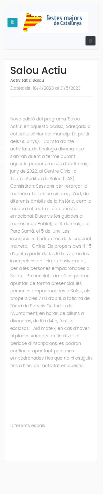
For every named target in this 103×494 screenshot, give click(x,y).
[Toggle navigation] (91, 40)
